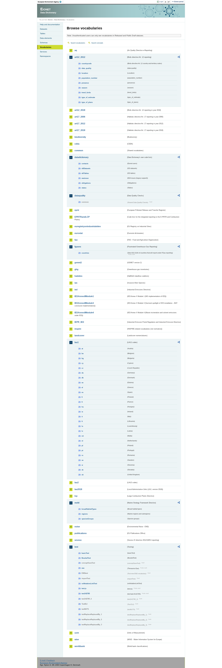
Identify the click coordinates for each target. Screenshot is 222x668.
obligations (86, 183)
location (85, 73)
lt (82, 421)
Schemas (44, 43)
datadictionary (82, 157)
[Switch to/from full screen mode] (169, 2)
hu (83, 407)
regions (85, 514)
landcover (79, 335)
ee (82, 383)
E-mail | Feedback (47, 660)
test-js (84, 588)
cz (82, 368)
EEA (50, 2)
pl (82, 446)
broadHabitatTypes (89, 509)
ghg (76, 269)
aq (76, 50)
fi (82, 397)
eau (83, 568)
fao (76, 240)
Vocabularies (45, 47)
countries (85, 253)
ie (82, 412)
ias (76, 283)
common (79, 150)
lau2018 (78, 489)
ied (76, 290)
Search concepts (97, 43)
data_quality (86, 68)
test (76, 547)
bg (83, 358)
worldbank (80, 646)
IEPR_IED (79, 322)
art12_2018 (80, 110)
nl (82, 441)
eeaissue (85, 178)
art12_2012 (80, 57)
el (82, 387)
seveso (78, 540)
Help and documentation (50, 24)
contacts (85, 164)
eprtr (77, 210)
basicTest (85, 553)
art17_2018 (80, 130)
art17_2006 (80, 117)
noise (77, 527)
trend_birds (86, 92)
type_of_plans (87, 102)
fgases (78, 247)
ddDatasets (86, 168)
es (82, 392)
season (84, 88)
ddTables (85, 173)
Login (161, 1)
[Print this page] (165, 2)
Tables (42, 33)
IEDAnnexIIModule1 (84, 296)
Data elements (46, 38)
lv (82, 431)
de (83, 373)
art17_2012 (80, 123)
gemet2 (78, 262)
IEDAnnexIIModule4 (84, 312)
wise (77, 639)
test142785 (86, 594)
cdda (77, 144)
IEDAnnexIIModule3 (84, 303)
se (82, 460)
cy (82, 363)
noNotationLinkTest (89, 584)
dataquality (80, 196)
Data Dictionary (59, 20)
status (84, 188)
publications (81, 533)
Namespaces (45, 56)
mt (83, 436)
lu (82, 426)
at (82, 349)
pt (82, 450)
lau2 (77, 482)
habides (78, 276)
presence (85, 83)
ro (82, 455)
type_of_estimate (88, 97)
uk (83, 475)
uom (77, 633)
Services (43, 52)
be (83, 353)
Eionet (50, 20)
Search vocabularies (78, 43)
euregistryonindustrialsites (88, 226)
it (82, 417)
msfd (77, 503)
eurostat (79, 233)
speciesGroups (88, 519)
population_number (89, 78)
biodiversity (80, 137)
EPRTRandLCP (82, 217)
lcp (76, 496)
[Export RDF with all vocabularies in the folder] (179, 57)
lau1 (77, 342)
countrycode (86, 64)
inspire (78, 329)
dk (83, 378)
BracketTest (86, 558)
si (82, 465)
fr (82, 402)
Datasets (43, 29)
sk (82, 470)
